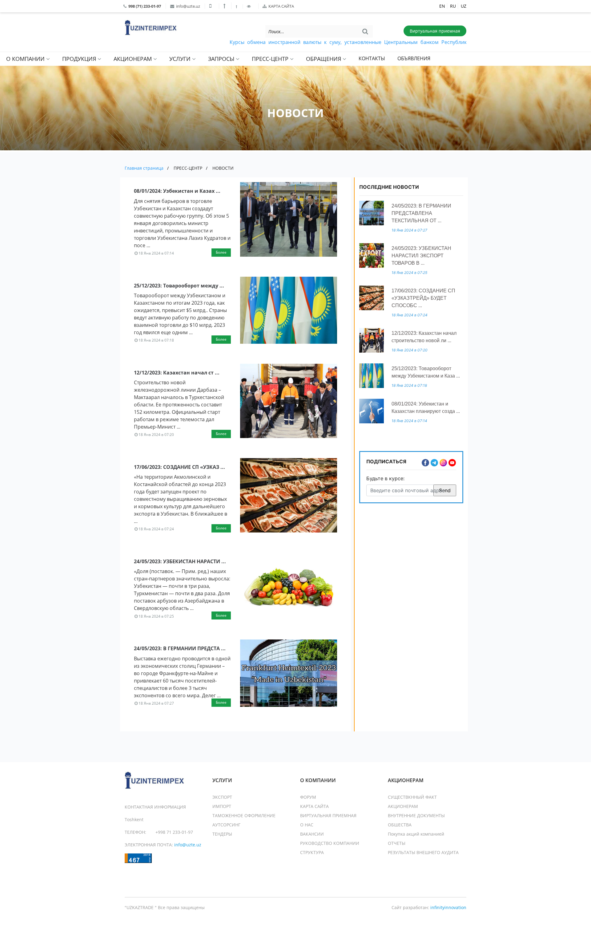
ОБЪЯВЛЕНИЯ (413, 58)
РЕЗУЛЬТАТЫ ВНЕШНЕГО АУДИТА (423, 852)
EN (442, 6)
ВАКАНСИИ (312, 834)
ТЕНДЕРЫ (222, 834)
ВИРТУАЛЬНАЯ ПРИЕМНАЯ (328, 815)
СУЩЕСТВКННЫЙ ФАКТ (412, 797)
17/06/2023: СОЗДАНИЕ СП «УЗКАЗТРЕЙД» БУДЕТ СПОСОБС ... (423, 298)
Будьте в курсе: (385, 478)
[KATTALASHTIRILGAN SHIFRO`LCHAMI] (225, 5)
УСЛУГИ (180, 58)
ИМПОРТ (221, 806)
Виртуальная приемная (435, 31)
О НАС (306, 825)
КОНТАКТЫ (372, 58)
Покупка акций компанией (416, 834)
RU (453, 6)
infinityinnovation (448, 907)
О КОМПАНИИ (26, 58)
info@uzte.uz (187, 6)
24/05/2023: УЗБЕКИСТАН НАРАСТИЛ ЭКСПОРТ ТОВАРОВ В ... (421, 256)
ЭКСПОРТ (222, 797)
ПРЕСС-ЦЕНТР (271, 58)
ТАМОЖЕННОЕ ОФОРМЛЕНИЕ (243, 815)
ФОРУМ (308, 797)
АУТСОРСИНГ (226, 825)
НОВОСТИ (223, 168)
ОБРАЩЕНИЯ (324, 58)
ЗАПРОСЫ (222, 58)
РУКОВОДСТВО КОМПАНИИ (329, 843)
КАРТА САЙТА (280, 6)
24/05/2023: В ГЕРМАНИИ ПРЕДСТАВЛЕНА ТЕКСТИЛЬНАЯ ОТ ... (421, 213)
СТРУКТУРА (312, 852)
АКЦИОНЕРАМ (133, 58)
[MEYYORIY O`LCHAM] (237, 6)
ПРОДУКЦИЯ (80, 58)
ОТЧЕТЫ (396, 843)
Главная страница (144, 168)
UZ (463, 6)
